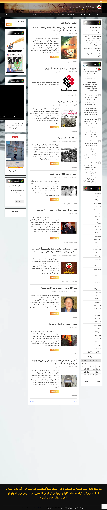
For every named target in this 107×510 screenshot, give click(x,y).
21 (88, 372)
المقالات (63, 14)
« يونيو (99, 381)
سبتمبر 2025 (97, 206)
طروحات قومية (52, 14)
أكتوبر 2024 (97, 242)
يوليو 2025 (98, 213)
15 (85, 369)
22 (85, 372)
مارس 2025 (97, 226)
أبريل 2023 (98, 302)
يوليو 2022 (98, 332)
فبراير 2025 (97, 229)
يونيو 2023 (98, 295)
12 (94, 369)
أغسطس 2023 (97, 289)
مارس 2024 (97, 266)
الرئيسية (99, 14)
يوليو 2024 (98, 252)
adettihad (63, 34)
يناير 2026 (98, 196)
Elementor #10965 (95, 27)
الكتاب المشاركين (71, 204)
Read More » (54, 57)
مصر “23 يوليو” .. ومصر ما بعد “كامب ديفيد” (59, 288)
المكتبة (72, 14)
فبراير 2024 (97, 269)
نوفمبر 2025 (97, 203)
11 (97, 369)
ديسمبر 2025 (97, 200)
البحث (8, 24)
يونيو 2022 (98, 335)
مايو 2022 (98, 338)
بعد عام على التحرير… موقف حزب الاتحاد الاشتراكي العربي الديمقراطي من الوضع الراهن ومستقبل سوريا (90, 73)
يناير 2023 (98, 312)
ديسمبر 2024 (97, 236)
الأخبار (80, 14)
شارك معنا (15, 211)
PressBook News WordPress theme (38, 508)
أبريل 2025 (98, 223)
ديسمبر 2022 (97, 315)
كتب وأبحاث (68, 62)
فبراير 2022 (97, 348)
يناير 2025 (98, 233)
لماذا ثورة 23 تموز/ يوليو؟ (66, 137)
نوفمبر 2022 (97, 318)
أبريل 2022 (98, 341)
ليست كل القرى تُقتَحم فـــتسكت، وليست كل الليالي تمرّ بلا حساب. (91, 145)
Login (100, 1)
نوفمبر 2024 (97, 239)
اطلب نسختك (19, 201)
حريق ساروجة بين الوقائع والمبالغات (62, 324)
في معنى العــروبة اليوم (67, 101)
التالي (32, 401)
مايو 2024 (98, 259)
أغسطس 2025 (97, 209)
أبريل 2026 (98, 193)
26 (94, 375)
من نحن (41, 14)
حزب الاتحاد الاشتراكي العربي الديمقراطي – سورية (78, 7)
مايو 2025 (98, 219)
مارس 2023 (97, 305)
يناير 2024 (98, 272)
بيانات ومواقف (71, 281)
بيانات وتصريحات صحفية (66, 95)
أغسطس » (86, 381)
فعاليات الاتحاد (91, 14)
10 (99, 369)
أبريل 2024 (98, 262)
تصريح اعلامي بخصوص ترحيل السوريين (61, 68)
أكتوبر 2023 (97, 282)
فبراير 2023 (97, 308)
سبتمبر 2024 (97, 246)
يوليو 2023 (98, 292)
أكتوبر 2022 (97, 322)
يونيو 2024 (98, 256)
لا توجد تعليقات (55, 34)
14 (88, 369)
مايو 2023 (98, 299)
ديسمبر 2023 (97, 275)
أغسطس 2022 (97, 328)
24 (99, 375)
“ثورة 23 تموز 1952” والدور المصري (62, 174)
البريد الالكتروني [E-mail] (17, 190)
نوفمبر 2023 (97, 279)
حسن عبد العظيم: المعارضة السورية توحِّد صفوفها (57, 210)
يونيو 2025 (98, 216)
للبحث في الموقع (19, 21)
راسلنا (34, 14)
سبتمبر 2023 (97, 285)
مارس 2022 (97, 345)
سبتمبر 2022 (97, 325)
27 (90, 375)
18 (97, 372)
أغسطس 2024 (97, 249)
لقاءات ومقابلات (68, 242)
